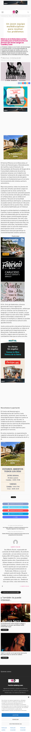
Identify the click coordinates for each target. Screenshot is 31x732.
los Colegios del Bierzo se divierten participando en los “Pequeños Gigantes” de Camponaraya (15, 528)
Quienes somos (6, 671)
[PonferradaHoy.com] (15, 12)
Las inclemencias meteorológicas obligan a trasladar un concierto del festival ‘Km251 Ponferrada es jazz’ (13, 625)
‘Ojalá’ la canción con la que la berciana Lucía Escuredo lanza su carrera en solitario (14, 653)
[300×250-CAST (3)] (13, 368)
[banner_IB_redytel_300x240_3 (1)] (13, 348)
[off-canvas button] (2, 12)
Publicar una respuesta (10, 592)
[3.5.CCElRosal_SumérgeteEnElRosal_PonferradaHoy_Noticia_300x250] (13, 247)
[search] (28, 12)
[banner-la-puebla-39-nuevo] (15, 28)
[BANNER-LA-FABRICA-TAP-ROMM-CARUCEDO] (13, 269)
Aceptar (15, 715)
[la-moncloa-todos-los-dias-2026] (13, 479)
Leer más (4, 629)
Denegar (15, 719)
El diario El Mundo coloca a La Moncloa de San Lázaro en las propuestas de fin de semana (15, 534)
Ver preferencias (15, 724)
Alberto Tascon (6, 58)
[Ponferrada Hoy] (13, 680)
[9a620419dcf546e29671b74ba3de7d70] (15, 147)
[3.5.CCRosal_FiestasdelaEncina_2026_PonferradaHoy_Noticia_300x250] (15, 96)
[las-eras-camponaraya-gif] (13, 291)
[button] (28, 697)
